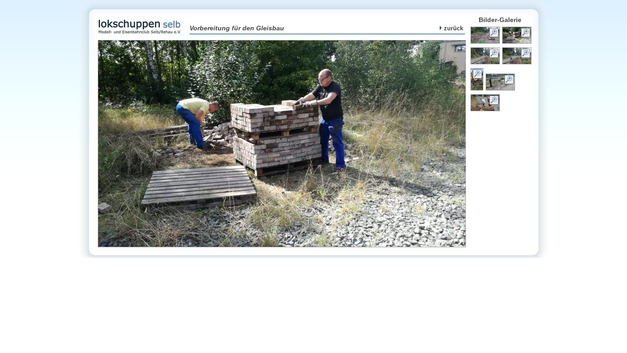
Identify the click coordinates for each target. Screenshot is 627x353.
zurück (453, 28)
